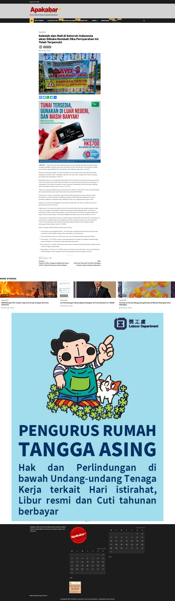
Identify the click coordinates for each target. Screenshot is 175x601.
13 (87, 562)
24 (72, 569)
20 (87, 565)
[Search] (144, 20)
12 (82, 562)
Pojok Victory (53, 20)
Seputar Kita (42, 32)
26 (82, 569)
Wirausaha (105, 20)
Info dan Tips (82, 20)
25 (77, 569)
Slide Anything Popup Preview (38, 595)
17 (72, 565)
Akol (49, 50)
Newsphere (102, 599)
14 (92, 562)
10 (72, 562)
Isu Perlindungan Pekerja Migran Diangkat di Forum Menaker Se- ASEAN (87, 303)
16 (103, 562)
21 (92, 565)
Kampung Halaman (68, 20)
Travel (94, 20)
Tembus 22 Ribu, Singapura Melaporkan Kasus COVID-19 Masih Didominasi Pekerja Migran (54, 263)
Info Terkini (39, 20)
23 (103, 565)
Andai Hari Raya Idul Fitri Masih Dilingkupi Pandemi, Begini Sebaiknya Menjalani (87, 263)
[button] (86, 521)
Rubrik (115, 20)
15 (98, 562)
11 (77, 562)
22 (98, 565)
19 (82, 565)
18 (77, 565)
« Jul (70, 578)
